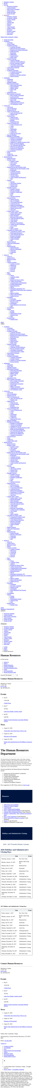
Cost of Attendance (12, 108)
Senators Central (11, 31)
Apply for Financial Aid (13, 111)
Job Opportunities (8, 671)
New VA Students (14, 200)
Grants (12, 126)
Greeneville (13, 266)
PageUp (6, 821)
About (5, 648)
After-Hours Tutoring (15, 183)
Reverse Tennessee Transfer (17, 63)
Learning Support (14, 73)
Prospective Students (12, 6)
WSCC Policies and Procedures (12, 809)
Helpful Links (13, 114)
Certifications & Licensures (17, 102)
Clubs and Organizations (13, 243)
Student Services (8, 157)
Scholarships (13, 129)
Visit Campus (13, 162)
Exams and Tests (14, 97)
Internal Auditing (14, 293)
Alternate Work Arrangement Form (13, 812)
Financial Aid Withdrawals (17, 148)
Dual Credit (13, 89)
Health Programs (14, 51)
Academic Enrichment (12, 70)
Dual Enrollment (14, 86)
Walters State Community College (9, 37)
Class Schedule (11, 27)
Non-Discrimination (9, 1055)
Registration (13, 170)
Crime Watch (13, 221)
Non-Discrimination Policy (10, 668)
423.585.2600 (8, 1040)
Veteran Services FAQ (16, 208)
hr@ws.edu (3, 686)
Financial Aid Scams (15, 133)
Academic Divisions (12, 45)
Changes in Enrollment (16, 139)
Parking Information (15, 214)
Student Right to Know (10, 1056)
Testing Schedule (14, 239)
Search (2, 675)
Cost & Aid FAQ (11, 151)
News (8, 272)
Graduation (13, 252)
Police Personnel (14, 215)
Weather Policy (11, 318)
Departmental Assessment (16, 98)
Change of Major (14, 176)
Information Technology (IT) (17, 288)
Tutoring (9, 180)
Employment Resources (16, 233)
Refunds (12, 120)
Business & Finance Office (17, 280)
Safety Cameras (14, 228)
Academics (6, 41)
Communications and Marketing (18, 282)
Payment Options (14, 118)
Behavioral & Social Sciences (17, 48)
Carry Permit (13, 225)
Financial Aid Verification (16, 146)
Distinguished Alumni (15, 313)
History (9, 261)
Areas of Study (11, 44)
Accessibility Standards (18, 1069)
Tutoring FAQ (13, 184)
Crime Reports (14, 220)
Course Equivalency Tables (17, 66)
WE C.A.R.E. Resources (10, 816)
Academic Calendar (12, 18)
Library (9, 25)
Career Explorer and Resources (18, 177)
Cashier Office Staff (12, 155)
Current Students (11, 8)
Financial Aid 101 (11, 110)
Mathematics (13, 54)
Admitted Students (11, 82)
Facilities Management (16, 284)
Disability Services (11, 187)
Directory (9, 24)
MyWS (6, 3)
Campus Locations (11, 262)
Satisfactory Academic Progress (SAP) (20, 142)
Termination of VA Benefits (17, 206)
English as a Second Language (18, 75)
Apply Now (10, 80)
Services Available (15, 190)
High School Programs (13, 83)
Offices (9, 274)
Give (5, 1049)
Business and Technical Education (19, 50)
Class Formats (10, 69)
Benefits (12, 312)
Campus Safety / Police (13, 211)
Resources (6, 15)
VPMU (6, 647)
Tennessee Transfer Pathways (17, 61)
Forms (8, 152)
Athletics (9, 21)
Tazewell (12, 269)
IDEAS (12, 287)
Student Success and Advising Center (16, 167)
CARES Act (13, 132)
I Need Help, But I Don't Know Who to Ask (15, 731)
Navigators (13, 164)
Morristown (13, 265)
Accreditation (10, 307)
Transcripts (13, 250)
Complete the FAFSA (15, 140)
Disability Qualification (16, 192)
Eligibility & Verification (13, 136)
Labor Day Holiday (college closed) (13, 711)
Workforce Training (9, 2)
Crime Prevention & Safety (17, 218)
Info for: (6, 5)
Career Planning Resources (17, 234)
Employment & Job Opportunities (12, 1050)
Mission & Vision (11, 259)
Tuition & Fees (11, 116)
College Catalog (11, 28)
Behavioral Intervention (16, 217)
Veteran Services (11, 198)
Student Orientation (15, 165)
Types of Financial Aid (13, 123)
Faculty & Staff (11, 13)
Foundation (10, 297)
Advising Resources (15, 173)
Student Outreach (11, 241)
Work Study (13, 130)
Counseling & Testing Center (14, 230)
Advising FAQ (14, 174)
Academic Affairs (14, 277)
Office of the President (16, 294)
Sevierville (13, 268)
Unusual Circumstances (16, 149)
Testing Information (15, 237)
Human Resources (15, 285)
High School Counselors (10, 616)
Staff (11, 91)
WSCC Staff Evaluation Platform (12, 810)
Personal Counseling (15, 236)
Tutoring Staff (13, 186)
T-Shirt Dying (7, 703)
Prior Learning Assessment (14, 94)
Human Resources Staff (10, 672)
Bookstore (9, 30)
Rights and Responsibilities (17, 143)
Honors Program (14, 76)
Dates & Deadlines (12, 135)
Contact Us (10, 154)
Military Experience (15, 101)
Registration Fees (14, 121)
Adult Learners (11, 10)
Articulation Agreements (16, 64)
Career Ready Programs (13, 67)
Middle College (14, 88)
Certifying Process (15, 203)
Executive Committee (15, 300)
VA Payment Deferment (16, 202)
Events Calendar (11, 19)
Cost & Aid (7, 105)
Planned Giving (14, 302)
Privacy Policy (7, 1069)
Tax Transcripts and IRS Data (17, 145)
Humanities (13, 53)
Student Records (11, 246)
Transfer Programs (11, 58)
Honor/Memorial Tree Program (18, 304)
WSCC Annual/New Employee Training (14, 818)
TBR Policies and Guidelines (11, 804)
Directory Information (15, 249)
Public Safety (13, 57)
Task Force (13, 209)
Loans (11, 127)
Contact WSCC (11, 258)
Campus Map (10, 22)
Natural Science (14, 56)
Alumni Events (14, 315)
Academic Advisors (15, 171)
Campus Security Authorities (17, 224)
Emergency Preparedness (16, 222)
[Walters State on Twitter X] (4, 1061)
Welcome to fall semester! (10, 736)
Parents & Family (11, 12)
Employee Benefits (8, 666)
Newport (12, 271)
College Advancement (15, 281)
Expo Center (10, 32)
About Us (6, 255)
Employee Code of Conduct (11, 806)
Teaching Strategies (15, 196)
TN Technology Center (16, 104)
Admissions (7, 78)
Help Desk (9, 34)
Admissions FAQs (11, 92)
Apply (2, 322)
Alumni (9, 309)
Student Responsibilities (16, 205)
